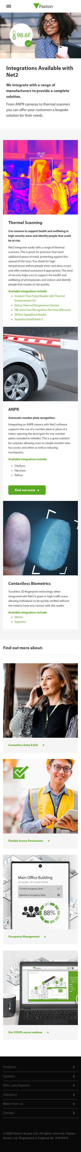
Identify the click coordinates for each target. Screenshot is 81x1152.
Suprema (20, 622)
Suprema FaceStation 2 (29, 319)
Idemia (19, 617)
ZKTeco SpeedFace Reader (31, 314)
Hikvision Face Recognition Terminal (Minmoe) (43, 310)
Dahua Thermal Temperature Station (37, 305)
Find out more (25, 490)
